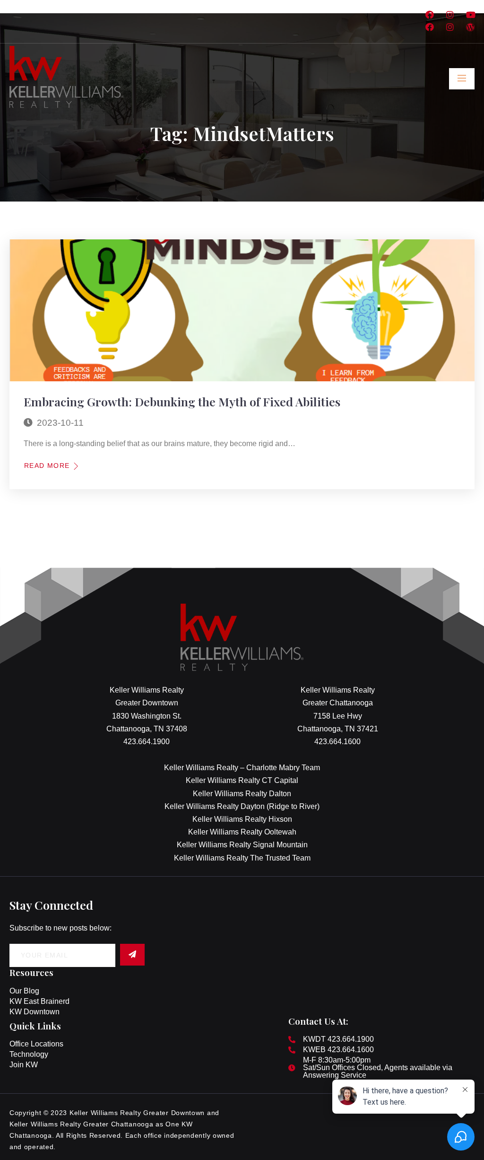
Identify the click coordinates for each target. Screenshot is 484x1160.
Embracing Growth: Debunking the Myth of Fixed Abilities (182, 401)
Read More (47, 465)
